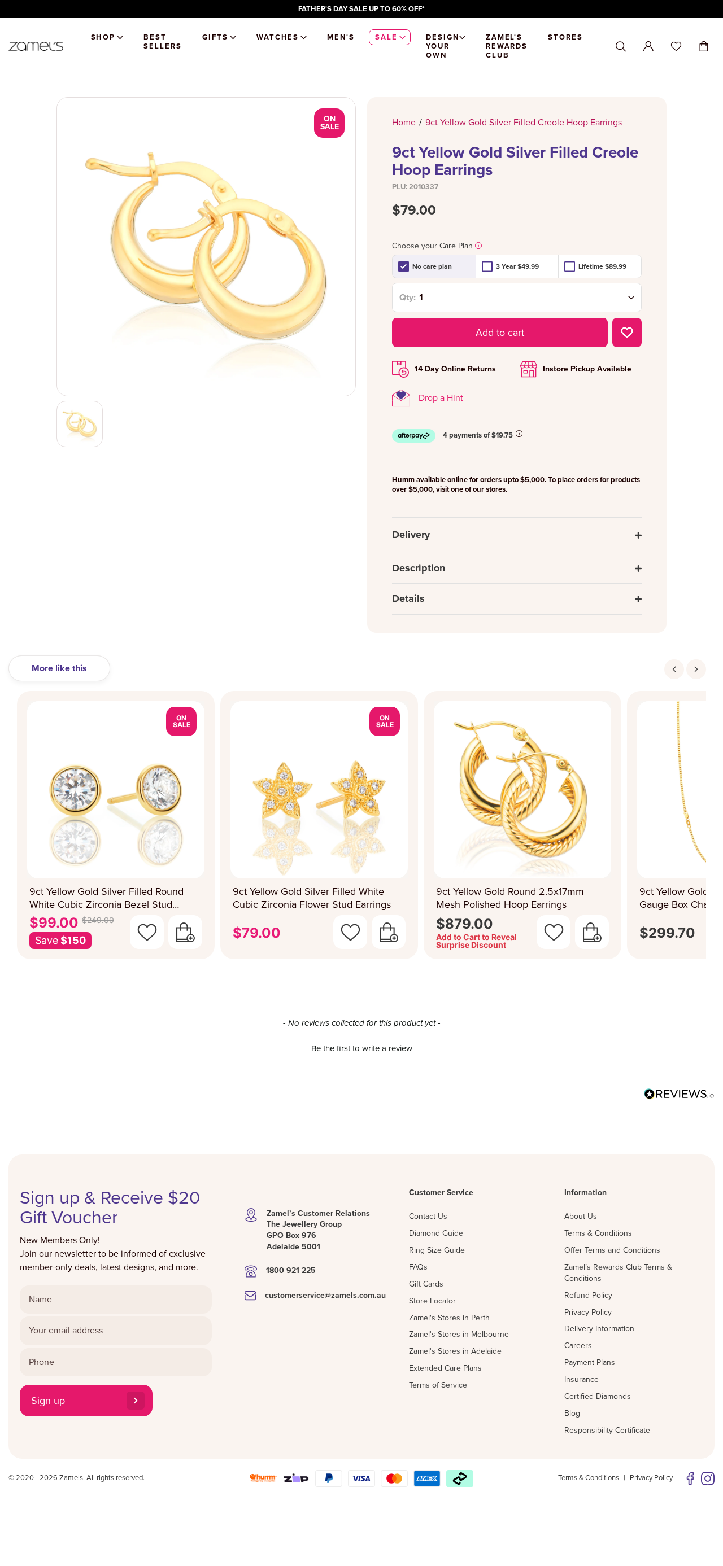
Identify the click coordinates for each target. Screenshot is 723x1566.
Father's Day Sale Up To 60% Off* (361, 9)
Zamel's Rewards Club (507, 46)
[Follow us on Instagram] (708, 1478)
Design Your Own (442, 46)
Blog (572, 1413)
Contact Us (428, 1216)
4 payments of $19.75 (478, 435)
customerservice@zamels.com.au (325, 1295)
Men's (341, 37)
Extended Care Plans (445, 1368)
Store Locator (432, 1301)
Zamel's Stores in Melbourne (459, 1334)
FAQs (418, 1267)
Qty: (407, 297)
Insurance (581, 1379)
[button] (361, 1047)
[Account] (648, 46)
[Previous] (674, 669)
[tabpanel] (361, 828)
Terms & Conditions (598, 1233)
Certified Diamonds (597, 1396)
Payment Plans (589, 1362)
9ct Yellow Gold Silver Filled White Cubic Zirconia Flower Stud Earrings (312, 898)
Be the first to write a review (361, 1048)
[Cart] (704, 46)
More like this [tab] (59, 668)
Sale (386, 37)
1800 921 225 (291, 1270)
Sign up (48, 1400)
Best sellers (162, 42)
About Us (580, 1216)
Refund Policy (588, 1295)
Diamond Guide (436, 1233)
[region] (361, 9)
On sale (329, 123)
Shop (103, 37)
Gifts (215, 37)
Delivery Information (599, 1328)
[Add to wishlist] (627, 332)
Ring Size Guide (437, 1250)
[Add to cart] (185, 932)
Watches (277, 37)
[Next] (696, 669)
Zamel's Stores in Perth (449, 1318)
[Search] (620, 46)
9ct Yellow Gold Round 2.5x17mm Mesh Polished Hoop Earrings (510, 898)
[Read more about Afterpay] (519, 434)
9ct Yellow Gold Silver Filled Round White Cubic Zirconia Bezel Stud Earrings (106, 898)
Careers (578, 1345)
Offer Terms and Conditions (612, 1250)
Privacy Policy (588, 1312)
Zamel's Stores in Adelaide (455, 1351)
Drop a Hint (441, 398)
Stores (565, 37)
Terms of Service (438, 1385)
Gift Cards (426, 1284)
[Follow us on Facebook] (690, 1478)
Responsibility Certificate (607, 1430)
